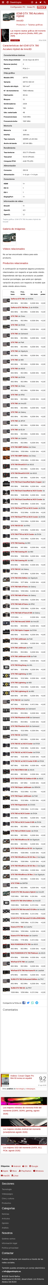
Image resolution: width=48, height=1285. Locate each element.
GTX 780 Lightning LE (19, 691)
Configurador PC (17, 7)
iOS (25, 1166)
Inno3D (20, 20)
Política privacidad (10, 1248)
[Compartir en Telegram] (37, 1002)
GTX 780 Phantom (18, 709)
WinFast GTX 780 (18, 962)
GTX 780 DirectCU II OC (20, 473)
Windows (40, 1171)
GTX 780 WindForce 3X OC (21, 848)
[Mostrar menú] (3, 2)
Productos (21, 25)
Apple (5, 1171)
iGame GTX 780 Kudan (20, 936)
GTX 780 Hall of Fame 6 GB (21, 613)
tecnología (20, 1089)
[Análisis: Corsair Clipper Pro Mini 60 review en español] (5, 1080)
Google (35, 1166)
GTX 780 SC (16, 735)
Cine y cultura (8, 1198)
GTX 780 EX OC (17, 526)
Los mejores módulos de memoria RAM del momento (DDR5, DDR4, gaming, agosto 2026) (22, 1111)
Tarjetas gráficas (35, 25)
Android (17, 1166)
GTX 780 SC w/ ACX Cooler (22, 744)
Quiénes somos (8, 1238)
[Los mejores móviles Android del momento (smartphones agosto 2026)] (24, 1122)
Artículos (6, 1218)
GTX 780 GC (16, 569)
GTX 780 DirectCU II (19, 464)
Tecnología (7, 1189)
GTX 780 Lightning (18, 674)
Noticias (5, 1214)
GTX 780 (14, 316)
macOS (6, 1175)
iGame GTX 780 (17, 927)
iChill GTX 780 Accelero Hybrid (30, 15)
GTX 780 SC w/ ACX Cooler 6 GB (24, 761)
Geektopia (15, 2)
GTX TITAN (15, 883)
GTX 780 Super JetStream (21, 787)
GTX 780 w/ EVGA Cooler (21, 831)
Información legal (9, 1243)
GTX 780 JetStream (18, 639)
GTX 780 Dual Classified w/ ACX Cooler (26, 491)
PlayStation (26, 1171)
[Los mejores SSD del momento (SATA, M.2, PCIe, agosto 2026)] (24, 1140)
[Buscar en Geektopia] (45, 2)
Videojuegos (7, 1194)
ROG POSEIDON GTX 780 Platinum (24, 953)
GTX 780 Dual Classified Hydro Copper (26, 482)
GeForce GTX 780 (18, 299)
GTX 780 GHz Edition (19, 578)
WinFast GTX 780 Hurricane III (23, 970)
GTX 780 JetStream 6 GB (20, 656)
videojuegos (30, 1089)
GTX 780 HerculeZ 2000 (20, 621)
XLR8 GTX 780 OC (18, 988)
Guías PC (31, 7)
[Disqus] (24, 1042)
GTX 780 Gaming (17, 543)
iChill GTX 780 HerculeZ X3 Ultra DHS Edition (28, 918)
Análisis (5, 1228)
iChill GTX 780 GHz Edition (21, 901)
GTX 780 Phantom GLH (20, 726)
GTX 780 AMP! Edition (20, 447)
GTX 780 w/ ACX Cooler (20, 813)
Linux (16, 1175)
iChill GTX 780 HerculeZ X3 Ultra (24, 909)
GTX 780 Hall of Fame (19, 587)
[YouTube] (36, 2)
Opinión (5, 1223)
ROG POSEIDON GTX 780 (21, 944)
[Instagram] (32, 2)
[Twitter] (41, 2)
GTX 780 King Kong (18, 665)
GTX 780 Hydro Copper (20, 630)
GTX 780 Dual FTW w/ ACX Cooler (24, 508)
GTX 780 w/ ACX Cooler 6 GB (22, 822)
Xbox (14, 1171)
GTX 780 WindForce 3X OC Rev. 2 (24, 857)
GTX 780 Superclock (19, 805)
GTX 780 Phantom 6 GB (20, 717)
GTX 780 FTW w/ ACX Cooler (22, 534)
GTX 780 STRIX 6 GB (19, 770)
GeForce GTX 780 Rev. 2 (20, 307)
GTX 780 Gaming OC (19, 552)
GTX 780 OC (16, 700)
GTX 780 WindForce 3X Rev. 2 (23, 874)
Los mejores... (15, 40)
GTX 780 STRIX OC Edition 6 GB (23, 778)
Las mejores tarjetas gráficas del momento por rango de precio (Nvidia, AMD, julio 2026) (28, 33)
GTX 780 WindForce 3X (20, 840)
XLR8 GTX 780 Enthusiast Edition (24, 979)
